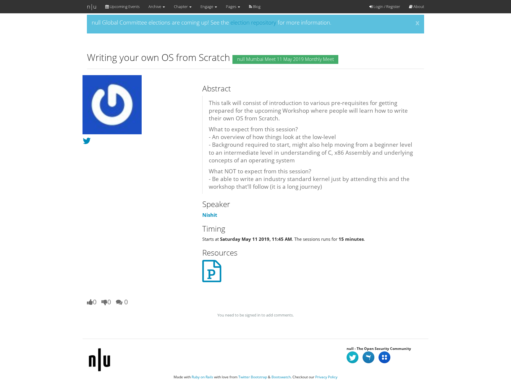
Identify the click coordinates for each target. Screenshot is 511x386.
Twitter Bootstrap (252, 376)
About (418, 6)
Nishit (209, 214)
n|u (91, 6)
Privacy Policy (326, 376)
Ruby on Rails (202, 376)
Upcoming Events (124, 6)
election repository (253, 22)
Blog (256, 6)
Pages (231, 6)
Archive (155, 6)
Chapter (181, 6)
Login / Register (386, 6)
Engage (207, 6)
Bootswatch (281, 376)
